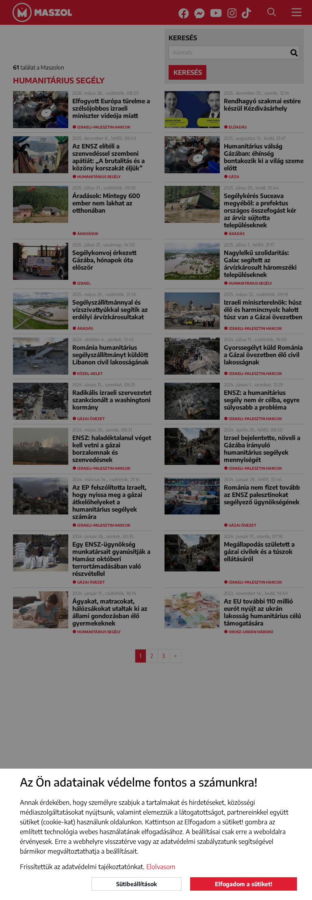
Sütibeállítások (136, 883)
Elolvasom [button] (161, 867)
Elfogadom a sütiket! (243, 883)
